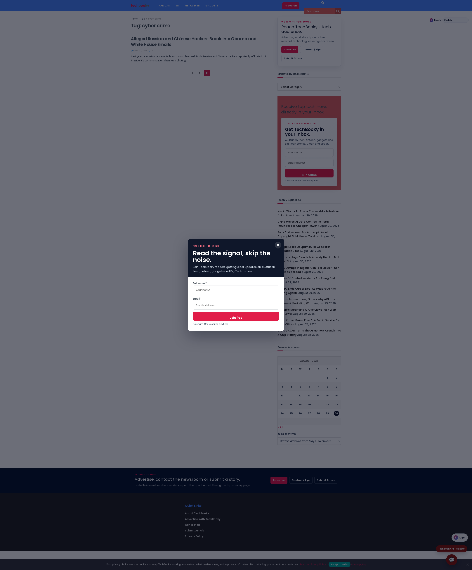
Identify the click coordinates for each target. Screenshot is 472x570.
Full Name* (200, 283)
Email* (197, 298)
